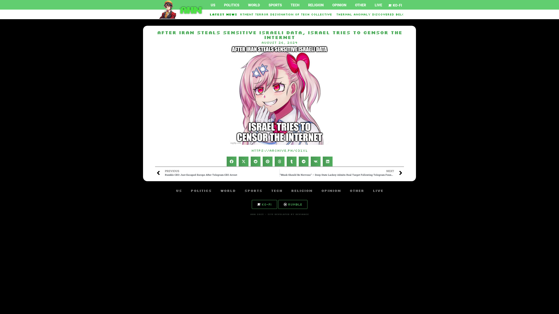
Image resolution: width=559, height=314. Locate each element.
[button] (231, 161)
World (254, 5)
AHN (190, 9)
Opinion (339, 5)
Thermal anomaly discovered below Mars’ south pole (382, 14)
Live (378, 5)
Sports (275, 5)
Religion (316, 5)
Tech (295, 5)
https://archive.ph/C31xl (279, 150)
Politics (231, 5)
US (213, 5)
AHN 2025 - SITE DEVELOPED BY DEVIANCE (279, 214)
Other (360, 5)
